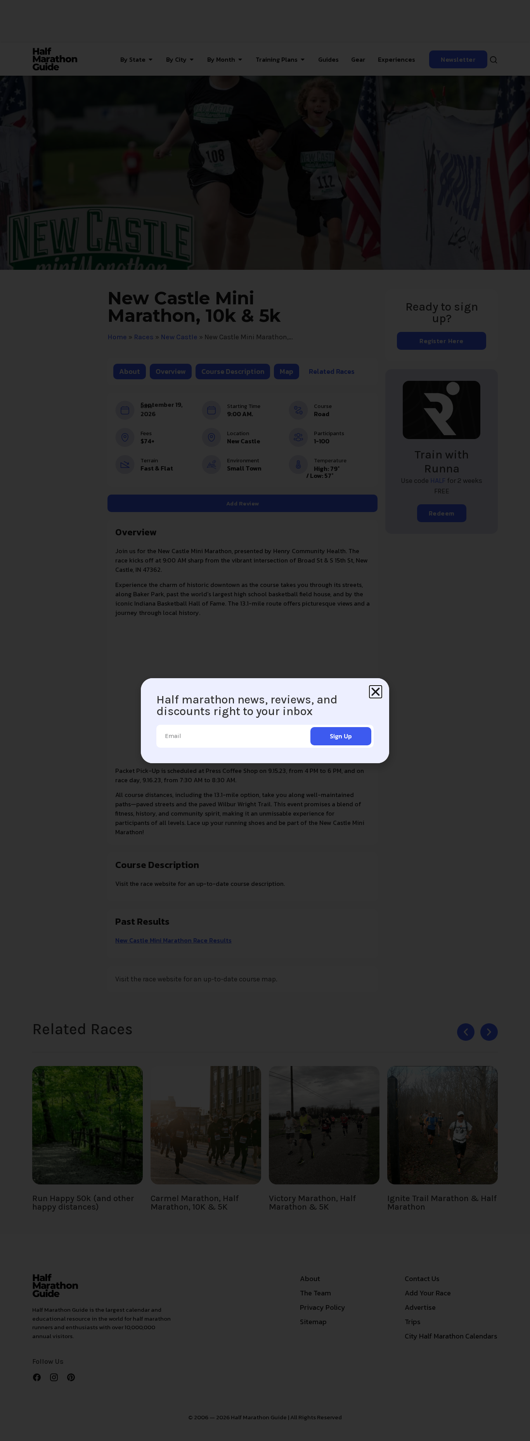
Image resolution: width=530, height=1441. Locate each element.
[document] (265, 720)
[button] (375, 692)
